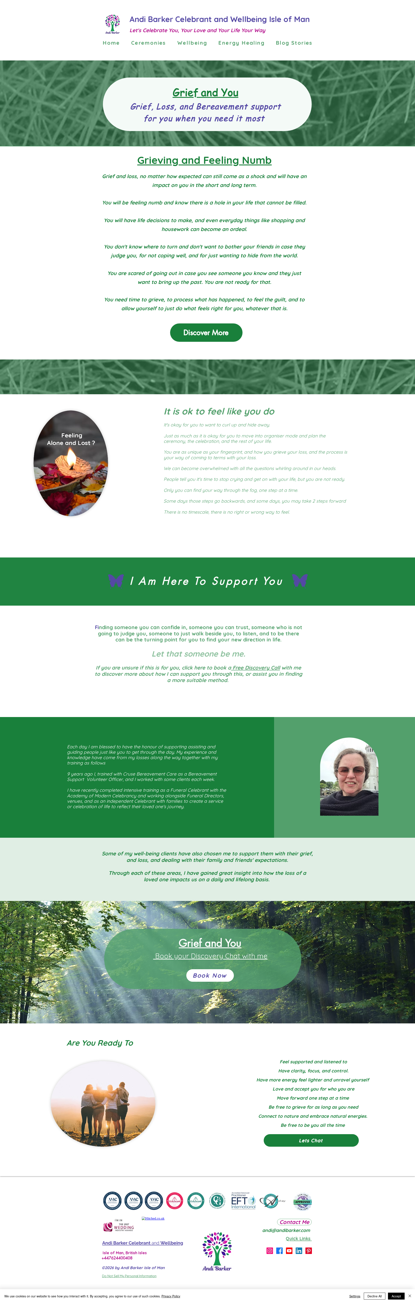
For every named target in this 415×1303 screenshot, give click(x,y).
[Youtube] (289, 1251)
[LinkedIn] (299, 1251)
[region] (349, 777)
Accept (396, 1296)
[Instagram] (270, 1251)
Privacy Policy (170, 1296)
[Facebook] (279, 1251)
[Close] (409, 1296)
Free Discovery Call (255, 667)
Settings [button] (354, 1296)
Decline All (374, 1296)
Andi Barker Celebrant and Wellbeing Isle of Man (220, 19)
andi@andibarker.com (286, 1230)
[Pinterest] (308, 1251)
